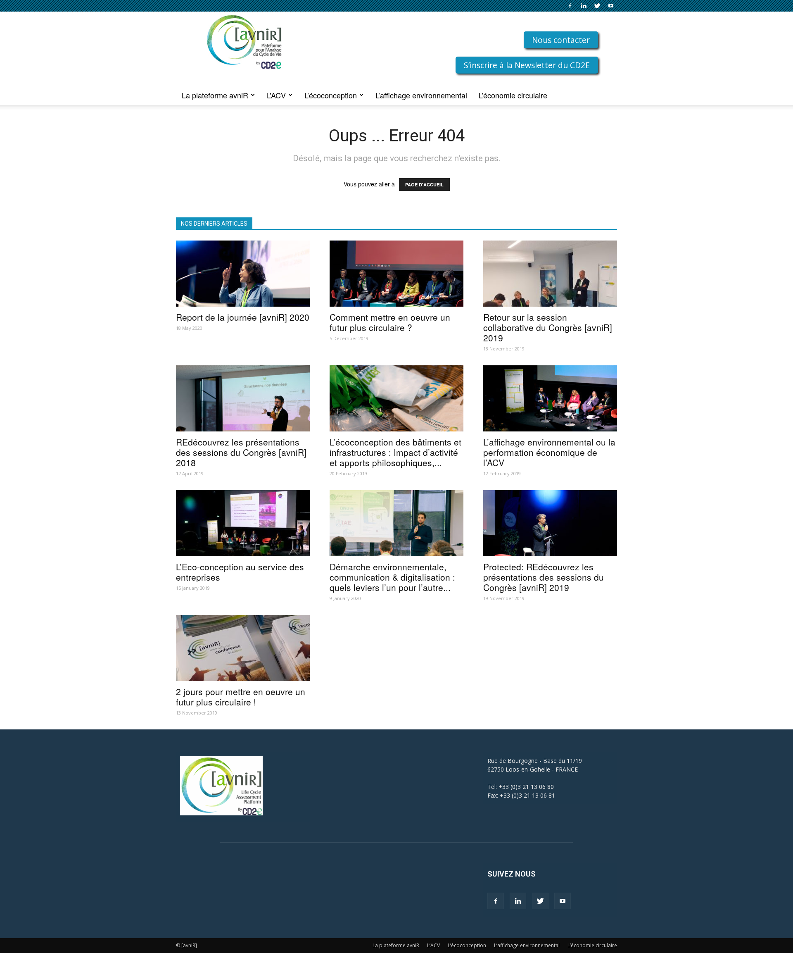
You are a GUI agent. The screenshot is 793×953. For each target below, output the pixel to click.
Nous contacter (561, 39)
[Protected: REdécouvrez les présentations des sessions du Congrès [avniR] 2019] (550, 523)
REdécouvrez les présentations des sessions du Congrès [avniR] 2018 (241, 452)
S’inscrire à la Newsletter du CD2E (527, 65)
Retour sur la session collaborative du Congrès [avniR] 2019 (547, 327)
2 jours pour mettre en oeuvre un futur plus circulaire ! (240, 696)
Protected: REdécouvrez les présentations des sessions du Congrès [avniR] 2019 (543, 576)
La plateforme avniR (215, 95)
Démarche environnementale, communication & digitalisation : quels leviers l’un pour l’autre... (392, 576)
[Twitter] (597, 6)
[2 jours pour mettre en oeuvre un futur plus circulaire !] (243, 648)
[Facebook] (570, 6)
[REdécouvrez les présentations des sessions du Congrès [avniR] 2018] (243, 398)
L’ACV (276, 95)
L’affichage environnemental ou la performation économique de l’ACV (549, 452)
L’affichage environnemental (421, 95)
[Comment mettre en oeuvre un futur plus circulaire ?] (396, 274)
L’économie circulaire (513, 95)
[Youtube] (611, 6)
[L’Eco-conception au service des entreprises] (243, 523)
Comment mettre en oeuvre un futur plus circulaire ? (390, 322)
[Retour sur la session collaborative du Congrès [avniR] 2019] (550, 274)
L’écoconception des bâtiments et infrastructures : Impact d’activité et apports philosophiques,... (395, 452)
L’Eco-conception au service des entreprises (240, 571)
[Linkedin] (583, 6)
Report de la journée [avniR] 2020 (242, 317)
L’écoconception (330, 95)
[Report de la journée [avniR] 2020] (243, 274)
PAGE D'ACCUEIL (424, 184)
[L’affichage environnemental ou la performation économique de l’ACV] (550, 398)
